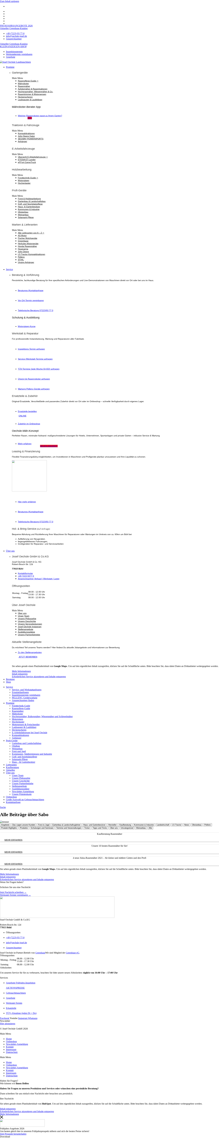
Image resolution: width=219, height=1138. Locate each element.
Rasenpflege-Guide (21, 708)
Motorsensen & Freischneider (26, 724)
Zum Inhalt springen (9, 1)
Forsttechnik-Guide (21, 705)
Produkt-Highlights (9, 828)
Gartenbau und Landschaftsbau (26, 743)
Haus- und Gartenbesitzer (94, 825)
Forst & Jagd (43, 825)
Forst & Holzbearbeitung (29, 198)
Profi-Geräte (12, 740)
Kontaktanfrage (13, 802)
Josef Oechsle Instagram (29, 626)
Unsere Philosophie (27, 618)
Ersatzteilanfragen (20, 692)
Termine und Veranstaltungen (68, 828)
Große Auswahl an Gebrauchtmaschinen (25, 799)
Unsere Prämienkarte (22, 794)
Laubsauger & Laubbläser (30, 99)
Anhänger (22, 141)
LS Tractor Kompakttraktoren (31, 254)
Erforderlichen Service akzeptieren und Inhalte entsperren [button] (39, 676)
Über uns (10, 551)
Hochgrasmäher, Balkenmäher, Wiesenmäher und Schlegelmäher (42, 716)
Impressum (11, 1049)
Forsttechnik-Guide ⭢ (28, 178)
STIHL (21, 259)
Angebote (5, 825)
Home (9, 1039)
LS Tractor (176, 825)
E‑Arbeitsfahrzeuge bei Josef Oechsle (29, 732)
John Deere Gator (26, 136)
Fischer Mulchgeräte (27, 238)
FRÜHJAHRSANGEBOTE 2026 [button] (16, 25)
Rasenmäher (24, 86)
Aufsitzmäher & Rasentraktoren (32, 89)
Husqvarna (23, 249)
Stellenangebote (25, 629)
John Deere (23, 251)
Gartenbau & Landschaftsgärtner (66, 825)
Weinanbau (23, 214)
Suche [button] (3, 807)
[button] (115, 78)
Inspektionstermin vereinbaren (26, 695)
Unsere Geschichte (27, 621)
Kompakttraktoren (26, 133)
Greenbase (23, 241)
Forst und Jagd (19, 751)
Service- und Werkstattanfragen (26, 689)
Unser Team (23, 616)
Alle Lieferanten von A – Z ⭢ (31, 233)
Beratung (10, 679)
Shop (8, 682)
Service (9, 269)
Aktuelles (10, 770)
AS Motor (22, 235)
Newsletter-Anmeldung (23, 791)
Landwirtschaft (163, 825)
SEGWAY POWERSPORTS (30, 139)
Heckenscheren (25, 97)
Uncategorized (127, 828)
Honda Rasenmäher (27, 246)
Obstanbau (23, 212)
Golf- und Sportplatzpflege (30, 204)
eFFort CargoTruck (27, 162)
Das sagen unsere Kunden (23, 825)
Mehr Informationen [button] (21, 671)
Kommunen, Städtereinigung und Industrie (32, 754)
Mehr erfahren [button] (13, 840)
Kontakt (10, 1047)
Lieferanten (11, 764)
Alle (150, 828)
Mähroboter (23, 83)
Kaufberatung (12, 767)
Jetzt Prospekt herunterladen (13, 1134)
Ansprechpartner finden (23, 700)
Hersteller (112, 825)
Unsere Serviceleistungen (30, 624)
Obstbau (16, 746)
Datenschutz (12, 1052)
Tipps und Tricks (100, 828)
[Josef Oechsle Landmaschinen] (15, 62)
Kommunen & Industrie (28, 209)
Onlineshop (11, 797)
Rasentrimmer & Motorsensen (32, 94)
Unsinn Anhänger (26, 262)
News (186, 825)
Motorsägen (23, 180)
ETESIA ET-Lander (27, 159)
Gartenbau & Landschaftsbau (32, 201)
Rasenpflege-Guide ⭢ (28, 81)
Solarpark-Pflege (26, 217)
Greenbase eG (72, 952)
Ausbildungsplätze (26, 632)
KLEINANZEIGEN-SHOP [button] (13, 46)
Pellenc (21, 257)
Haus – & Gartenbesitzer (23, 762)
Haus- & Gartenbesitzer (29, 206)
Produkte (10, 67)
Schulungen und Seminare (42, 828)
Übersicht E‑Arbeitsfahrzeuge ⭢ (33, 157)
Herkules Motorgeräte (28, 243)
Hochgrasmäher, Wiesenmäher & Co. (35, 91)
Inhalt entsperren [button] (20, 674)
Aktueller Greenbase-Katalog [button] (14, 28)
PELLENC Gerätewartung (24, 697)
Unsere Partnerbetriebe (29, 634)
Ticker (87, 828)
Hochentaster (24, 183)
